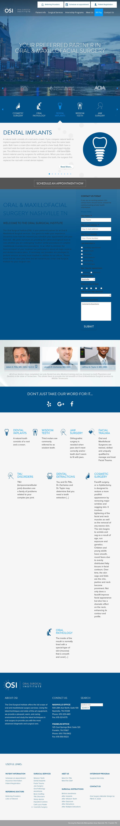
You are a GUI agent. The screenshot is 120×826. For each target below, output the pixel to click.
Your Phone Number (89, 234)
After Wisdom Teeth (69, 799)
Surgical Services (55, 12)
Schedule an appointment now (60, 183)
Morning (87, 272)
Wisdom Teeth (89, 251)
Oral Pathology (39, 789)
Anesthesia (38, 791)
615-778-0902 (65, 733)
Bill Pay (99, 12)
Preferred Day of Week (90, 284)
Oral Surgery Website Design (101, 796)
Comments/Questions (89, 300)
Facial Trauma (39, 783)
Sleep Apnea (39, 799)
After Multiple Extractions (71, 807)
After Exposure (67, 801)
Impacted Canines (40, 802)
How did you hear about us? (92, 291)
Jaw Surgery (38, 786)
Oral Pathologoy (89, 264)
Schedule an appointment (79, 4)
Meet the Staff (67, 781)
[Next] (117, 88)
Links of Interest (12, 799)
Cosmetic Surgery (40, 807)
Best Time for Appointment (91, 268)
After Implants (67, 796)
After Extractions (68, 804)
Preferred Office (87, 276)
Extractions (87, 254)
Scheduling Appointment (92, 247)
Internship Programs (74, 12)
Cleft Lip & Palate (40, 804)
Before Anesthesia (69, 793)
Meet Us (89, 12)
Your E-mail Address (90, 225)
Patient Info (41, 12)
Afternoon (96, 272)
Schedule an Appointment (16, 778)
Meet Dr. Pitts (67, 778)
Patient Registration (105, 4)
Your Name (86, 216)
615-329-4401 (64, 714)
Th (98, 288)
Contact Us (109, 12)
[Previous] (2, 88)
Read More (67, 167)
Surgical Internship (97, 778)
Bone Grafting (88, 261)
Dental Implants (89, 257)
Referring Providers (52, 4)
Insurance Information (14, 781)
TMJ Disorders (39, 796)
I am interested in (88, 243)
